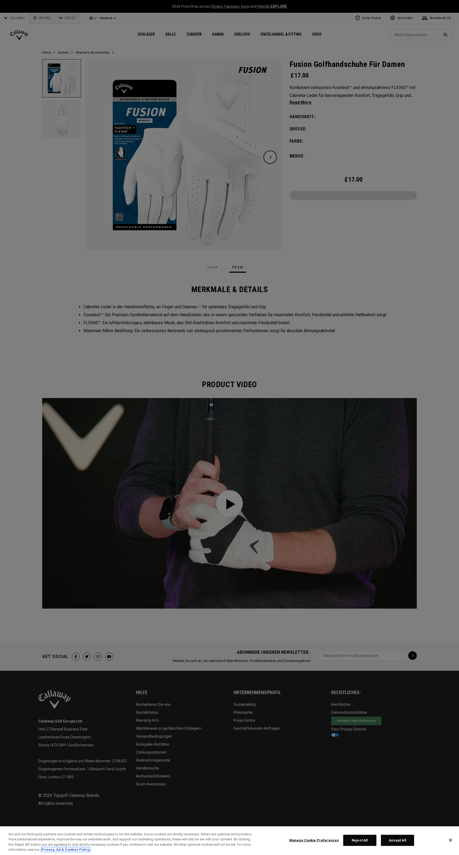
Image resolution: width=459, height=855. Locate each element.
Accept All (397, 840)
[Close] (450, 840)
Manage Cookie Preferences (314, 840)
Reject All (360, 840)
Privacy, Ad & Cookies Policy (65, 850)
